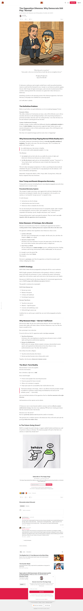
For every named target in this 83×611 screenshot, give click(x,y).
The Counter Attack (24, 563)
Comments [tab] (22, 506)
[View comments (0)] (31, 560)
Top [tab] (21, 551)
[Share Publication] (68, 2)
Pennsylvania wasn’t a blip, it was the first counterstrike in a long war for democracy (34, 566)
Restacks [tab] (27, 506)
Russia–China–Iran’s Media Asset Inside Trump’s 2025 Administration (33, 557)
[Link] (18, 106)
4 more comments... (23, 545)
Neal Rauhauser (25, 517)
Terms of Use (47, 594)
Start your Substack (38, 605)
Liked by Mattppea (26, 518)
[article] (41, 558)
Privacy (40, 602)
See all (21, 584)
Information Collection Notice (41, 595)
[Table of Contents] (1, 305)
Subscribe (73, 2)
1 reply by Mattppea (27, 540)
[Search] (65, 2)
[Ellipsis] (63, 517)
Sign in (79, 2)
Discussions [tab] (28, 551)
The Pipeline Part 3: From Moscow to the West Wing (33, 555)
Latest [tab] (24, 551)
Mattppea (24, 15)
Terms (43, 602)
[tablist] (24, 506)
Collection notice (48, 602)
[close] (53, 577)
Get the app (47, 605)
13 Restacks (34, 493)
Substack (35, 608)
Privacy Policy (50, 595)
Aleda (23, 527)
